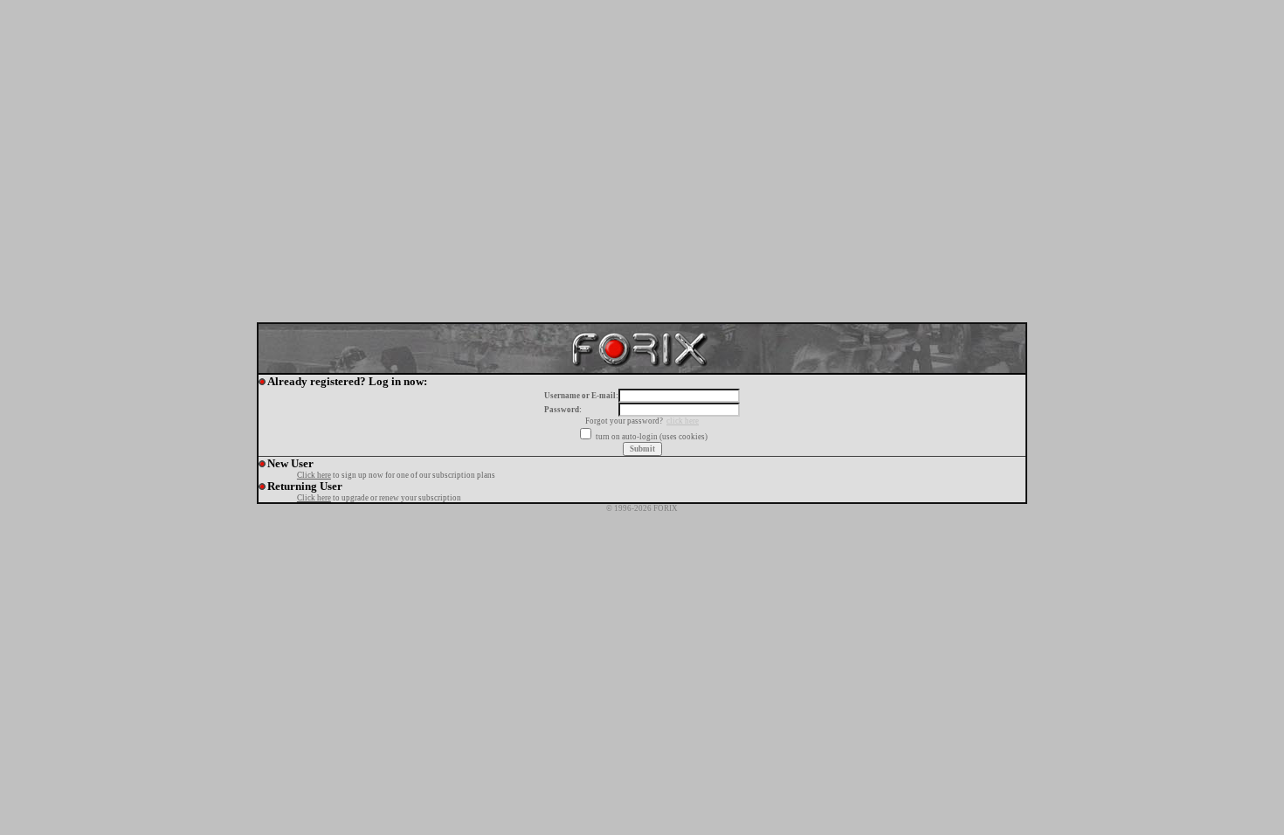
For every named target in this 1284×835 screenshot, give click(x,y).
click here (682, 421)
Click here (314, 475)
